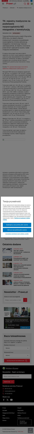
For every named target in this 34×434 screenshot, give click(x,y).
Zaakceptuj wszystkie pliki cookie (17, 225)
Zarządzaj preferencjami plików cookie (16, 234)
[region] (17, 217)
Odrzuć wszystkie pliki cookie (17, 230)
